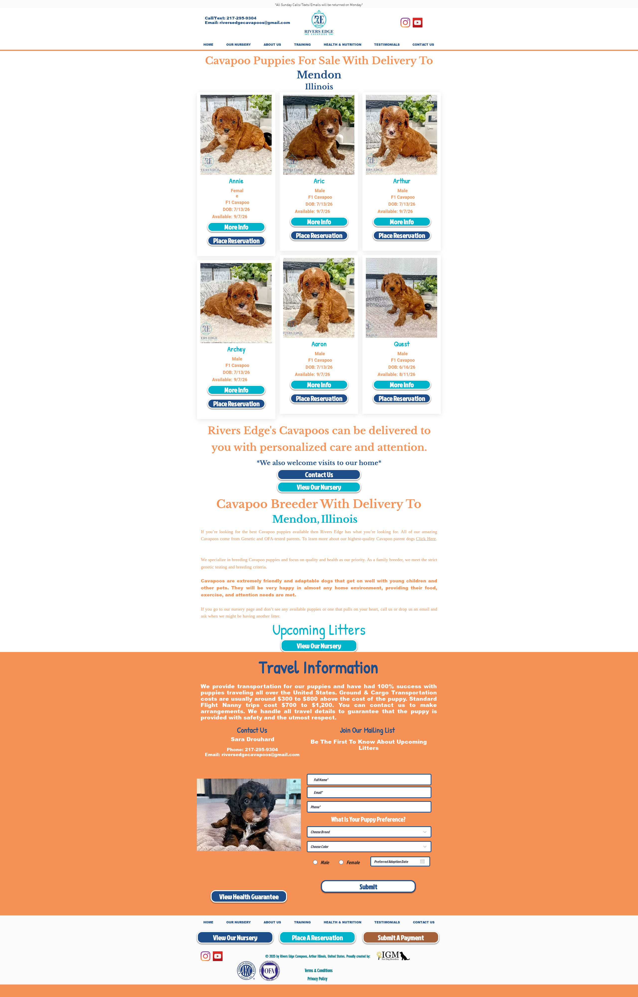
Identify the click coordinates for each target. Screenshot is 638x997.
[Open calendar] (422, 861)
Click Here (426, 538)
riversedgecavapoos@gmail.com (255, 22)
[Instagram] (405, 22)
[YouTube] (417, 22)
